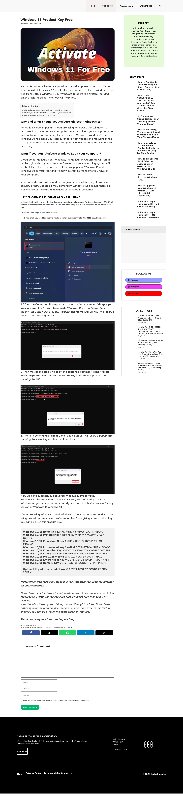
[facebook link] (151, 744)
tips (47, 627)
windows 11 (67, 627)
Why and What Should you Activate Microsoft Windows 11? (47, 110)
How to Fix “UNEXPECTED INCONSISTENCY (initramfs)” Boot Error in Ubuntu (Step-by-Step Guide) (147, 103)
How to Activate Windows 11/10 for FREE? (41, 115)
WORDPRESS (146, 6)
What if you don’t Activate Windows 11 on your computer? (47, 113)
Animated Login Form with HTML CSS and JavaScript (148, 215)
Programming (126, 6)
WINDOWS (107, 6)
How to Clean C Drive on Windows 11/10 (147, 177)
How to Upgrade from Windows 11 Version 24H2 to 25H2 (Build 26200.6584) (146, 190)
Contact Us (22, 751)
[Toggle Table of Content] (68, 107)
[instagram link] (145, 744)
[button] (160, 6)
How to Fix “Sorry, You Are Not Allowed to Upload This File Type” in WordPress (148, 133)
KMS (55, 205)
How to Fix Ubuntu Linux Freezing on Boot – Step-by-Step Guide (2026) (148, 86)
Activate (26, 627)
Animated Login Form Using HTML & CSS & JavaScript (148, 204)
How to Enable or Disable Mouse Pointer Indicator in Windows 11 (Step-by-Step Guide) (148, 148)
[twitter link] (148, 744)
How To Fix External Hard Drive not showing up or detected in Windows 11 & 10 (148, 163)
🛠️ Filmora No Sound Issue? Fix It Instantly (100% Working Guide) (148, 120)
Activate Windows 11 (37, 627)
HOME (92, 6)
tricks (51, 627)
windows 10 (58, 627)
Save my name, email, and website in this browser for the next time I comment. (56, 700)
